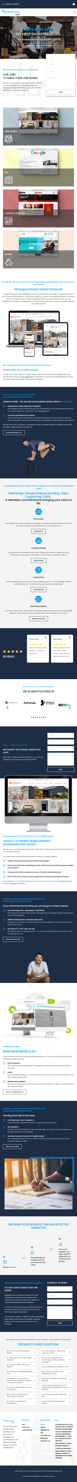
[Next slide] (69, 707)
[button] (74, 12)
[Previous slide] (7, 707)
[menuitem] (29, 1424)
